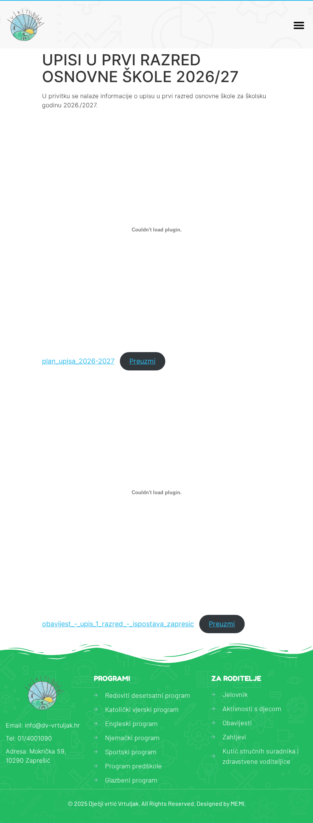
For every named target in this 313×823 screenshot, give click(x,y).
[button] (298, 25)
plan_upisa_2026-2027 (78, 361)
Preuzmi (142, 361)
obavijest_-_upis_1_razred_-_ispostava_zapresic (118, 624)
